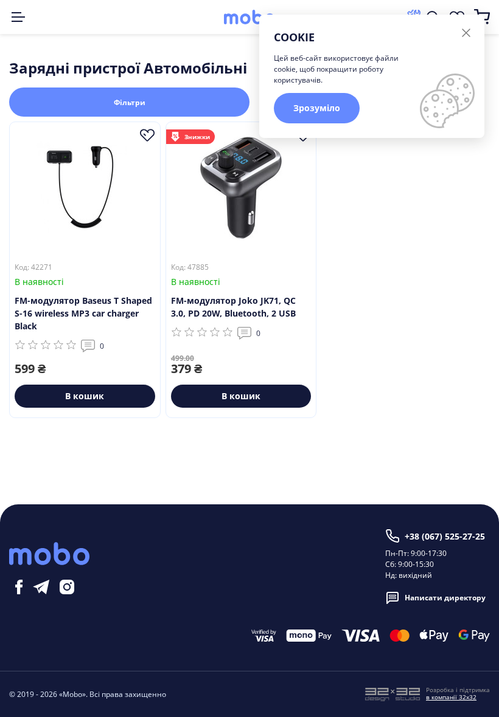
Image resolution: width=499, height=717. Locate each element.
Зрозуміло (316, 108)
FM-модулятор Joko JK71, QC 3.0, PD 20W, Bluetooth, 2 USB (233, 307)
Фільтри (129, 102)
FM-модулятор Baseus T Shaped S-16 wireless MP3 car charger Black (83, 313)
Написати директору (445, 597)
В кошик (84, 396)
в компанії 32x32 (451, 697)
